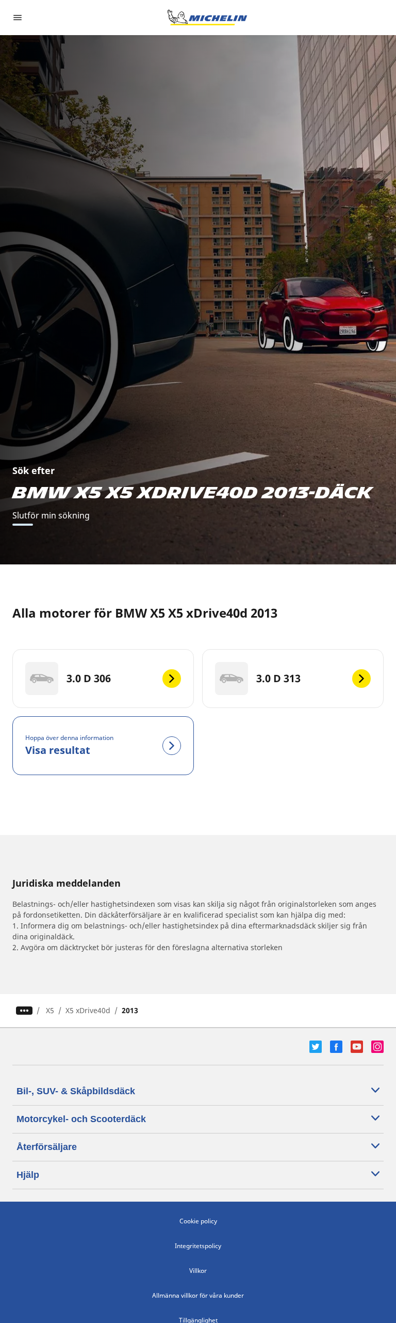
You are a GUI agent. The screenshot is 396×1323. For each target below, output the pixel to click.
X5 (50, 1010)
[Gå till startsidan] (207, 17)
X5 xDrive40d (87, 1010)
